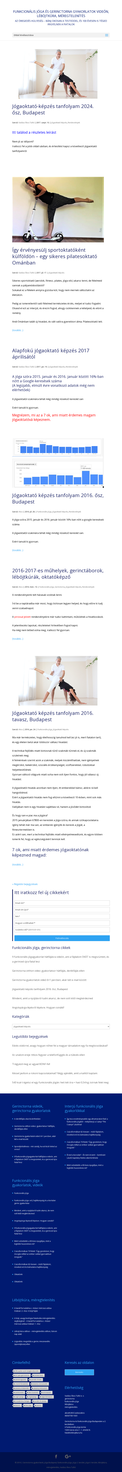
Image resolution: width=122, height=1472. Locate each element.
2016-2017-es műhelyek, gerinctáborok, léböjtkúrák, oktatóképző (58, 573)
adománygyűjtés (20, 1380)
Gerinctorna (60, 587)
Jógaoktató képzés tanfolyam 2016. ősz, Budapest (58, 498)
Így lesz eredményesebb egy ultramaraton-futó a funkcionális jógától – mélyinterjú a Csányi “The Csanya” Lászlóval (87, 1122)
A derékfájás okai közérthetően (27, 1119)
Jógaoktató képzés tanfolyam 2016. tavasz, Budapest (52, 716)
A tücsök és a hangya (22, 1401)
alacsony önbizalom (40, 1388)
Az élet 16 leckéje (40, 1401)
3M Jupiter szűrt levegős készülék (27, 1371)
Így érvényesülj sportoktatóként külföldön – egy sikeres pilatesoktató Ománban (54, 256)
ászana (38, 1405)
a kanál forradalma (21, 1384)
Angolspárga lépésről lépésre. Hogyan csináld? (38, 1007)
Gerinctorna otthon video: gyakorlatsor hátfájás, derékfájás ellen (48, 970)
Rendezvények (74, 122)
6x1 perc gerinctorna (22, 1375)
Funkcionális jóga (44, 511)
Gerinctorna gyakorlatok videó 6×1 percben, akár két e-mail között (49, 980)
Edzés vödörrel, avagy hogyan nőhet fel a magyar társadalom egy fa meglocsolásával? (60, 1045)
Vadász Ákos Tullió (26, 122)
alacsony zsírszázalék (40, 1384)
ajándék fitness (36, 1380)
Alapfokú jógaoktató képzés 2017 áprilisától (50, 353)
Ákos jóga (28, 1405)
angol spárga (19, 1397)
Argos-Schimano (46, 1397)
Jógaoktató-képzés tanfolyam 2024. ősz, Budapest (53, 109)
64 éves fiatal (38, 1375)
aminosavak (47, 1392)
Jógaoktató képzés (59, 122)
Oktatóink (18, 1274)
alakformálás (19, 1392)
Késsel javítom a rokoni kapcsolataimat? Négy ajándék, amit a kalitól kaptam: (55, 1073)
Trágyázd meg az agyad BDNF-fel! (31, 1064)
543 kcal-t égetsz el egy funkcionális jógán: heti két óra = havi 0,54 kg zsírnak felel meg (60, 1082)
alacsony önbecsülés (22, 1388)
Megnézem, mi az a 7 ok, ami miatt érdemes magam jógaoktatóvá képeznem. (54, 417)
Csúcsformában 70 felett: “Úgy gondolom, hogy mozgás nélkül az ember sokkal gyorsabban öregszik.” (34, 1254)
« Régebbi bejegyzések (25, 884)
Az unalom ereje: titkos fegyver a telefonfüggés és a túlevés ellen (48, 1054)
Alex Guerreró (33, 1392)
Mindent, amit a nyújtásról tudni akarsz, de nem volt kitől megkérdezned (52, 998)
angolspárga (32, 1397)
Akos (21, 511)
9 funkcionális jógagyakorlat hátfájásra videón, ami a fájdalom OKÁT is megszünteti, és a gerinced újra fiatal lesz (35, 1159)
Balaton (17, 1405)
